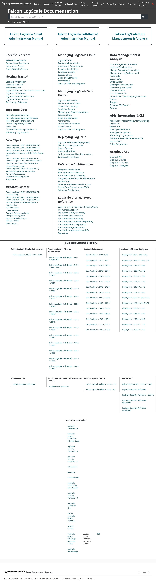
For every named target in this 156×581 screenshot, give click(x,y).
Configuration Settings (68, 157)
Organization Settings (68, 69)
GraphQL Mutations (119, 162)
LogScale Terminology (73, 550)
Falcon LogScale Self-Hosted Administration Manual (78, 36)
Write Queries (116, 81)
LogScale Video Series (16, 93)
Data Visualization (118, 93)
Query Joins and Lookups (121, 84)
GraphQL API (116, 157)
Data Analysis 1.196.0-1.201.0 (98, 303)
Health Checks (64, 126)
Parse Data (11, 126)
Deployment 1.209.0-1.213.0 (133, 287)
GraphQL (111, 4)
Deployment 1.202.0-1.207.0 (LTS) (135, 297)
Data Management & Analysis (123, 64)
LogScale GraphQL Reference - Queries (138, 395)
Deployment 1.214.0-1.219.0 (133, 281)
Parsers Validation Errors (16, 218)
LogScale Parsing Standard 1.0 (73, 459)
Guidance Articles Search (17, 63)
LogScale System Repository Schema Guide (78, 207)
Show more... (12, 179)
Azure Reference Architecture (71, 175)
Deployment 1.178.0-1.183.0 (133, 319)
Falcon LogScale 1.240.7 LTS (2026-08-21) (22, 145)
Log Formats (116, 141)
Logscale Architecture (73, 427)
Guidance (48, 4)
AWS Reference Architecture (71, 172)
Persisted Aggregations (15, 174)
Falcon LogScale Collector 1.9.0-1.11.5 (101, 384)
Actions (113, 108)
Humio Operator (65, 148)
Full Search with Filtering (19, 22)
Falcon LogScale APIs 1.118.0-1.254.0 (137, 384)
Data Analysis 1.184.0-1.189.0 (98, 314)
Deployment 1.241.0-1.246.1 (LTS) (135, 260)
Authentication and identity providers (75, 154)
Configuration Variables (69, 123)
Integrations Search (15, 66)
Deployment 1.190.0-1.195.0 (133, 308)
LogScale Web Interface (17, 99)
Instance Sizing (12, 194)
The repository (71, 212)
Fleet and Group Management (20, 120)
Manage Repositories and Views (124, 70)
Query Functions (117, 90)
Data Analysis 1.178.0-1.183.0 (98, 319)
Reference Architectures (69, 169)
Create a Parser (12, 210)
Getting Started (94, 4)
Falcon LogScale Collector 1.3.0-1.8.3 (100, 389)
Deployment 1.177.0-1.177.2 (133, 324)
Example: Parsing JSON (15, 215)
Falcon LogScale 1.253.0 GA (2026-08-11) (22, 168)
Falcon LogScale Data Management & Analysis (130, 36)
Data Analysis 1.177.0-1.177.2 (98, 324)
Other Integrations (118, 144)
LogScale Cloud (65, 60)
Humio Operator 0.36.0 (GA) (24, 384)
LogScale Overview (14, 84)
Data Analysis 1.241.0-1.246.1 (98, 260)
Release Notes (58, 4)
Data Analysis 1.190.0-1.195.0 (98, 308)
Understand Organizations (70, 66)
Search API (115, 126)
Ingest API (114, 123)
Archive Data (64, 80)
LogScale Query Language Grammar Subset (72, 539)
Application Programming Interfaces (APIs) (129, 120)
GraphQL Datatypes (119, 165)
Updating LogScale (66, 151)
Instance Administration (69, 63)
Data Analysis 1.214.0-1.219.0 (98, 281)
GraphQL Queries (118, 159)
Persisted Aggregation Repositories (20, 171)
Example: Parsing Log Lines (17, 213)
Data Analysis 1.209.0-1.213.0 (98, 287)
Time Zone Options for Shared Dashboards (23, 161)
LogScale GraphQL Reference (134, 389)
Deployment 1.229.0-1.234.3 (133, 271)
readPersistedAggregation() (17, 176)
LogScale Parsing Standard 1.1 (73, 495)
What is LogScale (13, 87)
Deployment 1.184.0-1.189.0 (133, 314)
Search (122, 4)
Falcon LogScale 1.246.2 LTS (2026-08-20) (22, 147)
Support (48, 572)
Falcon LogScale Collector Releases (22, 118)
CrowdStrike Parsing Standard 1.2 (21, 129)
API (102, 4)
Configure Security (66, 72)
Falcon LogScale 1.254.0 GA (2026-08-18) (22, 158)
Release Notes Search (16, 60)
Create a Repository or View (18, 123)
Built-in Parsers (12, 208)
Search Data (115, 79)
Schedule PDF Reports (120, 105)
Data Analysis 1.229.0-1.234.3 (98, 271)
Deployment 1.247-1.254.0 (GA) (134, 255)
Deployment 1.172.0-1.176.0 (133, 330)
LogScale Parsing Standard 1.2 (73, 448)
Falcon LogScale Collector (17, 115)
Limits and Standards (68, 77)
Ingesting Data (65, 75)
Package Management (120, 132)
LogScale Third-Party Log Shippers (73, 485)
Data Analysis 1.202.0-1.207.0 (98, 297)
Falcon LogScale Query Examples (71, 517)
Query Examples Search (17, 69)
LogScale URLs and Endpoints (71, 83)
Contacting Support (144, 4)
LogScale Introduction (16, 81)
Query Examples (84, 4)
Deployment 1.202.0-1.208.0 (133, 292)
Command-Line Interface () (126, 138)
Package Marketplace (120, 129)
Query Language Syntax (121, 87)
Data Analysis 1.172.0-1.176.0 (98, 330)
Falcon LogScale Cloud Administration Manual (26, 36)
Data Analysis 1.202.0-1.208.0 (98, 292)
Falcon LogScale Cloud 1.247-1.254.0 (27, 255)
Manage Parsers (12, 221)
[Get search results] (143, 16)
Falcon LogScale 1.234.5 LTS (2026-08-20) (22, 150)
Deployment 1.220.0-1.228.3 (133, 276)
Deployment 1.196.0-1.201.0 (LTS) (135, 303)
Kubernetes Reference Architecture (74, 184)
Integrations (71, 4)
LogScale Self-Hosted (67, 100)
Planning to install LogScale (70, 145)
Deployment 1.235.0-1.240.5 (133, 265)
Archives (132, 4)
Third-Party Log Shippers (17, 132)
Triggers (114, 102)
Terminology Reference (16, 102)
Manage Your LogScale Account (124, 73)
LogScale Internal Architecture (20, 96)
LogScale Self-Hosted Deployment (73, 142)
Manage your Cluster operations (73, 112)
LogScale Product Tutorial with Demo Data (25, 90)
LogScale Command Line (72, 505)
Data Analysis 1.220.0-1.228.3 (98, 276)
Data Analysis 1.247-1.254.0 (97, 255)
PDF (98, 534)
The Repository (68, 209)
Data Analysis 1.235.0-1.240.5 (98, 265)
